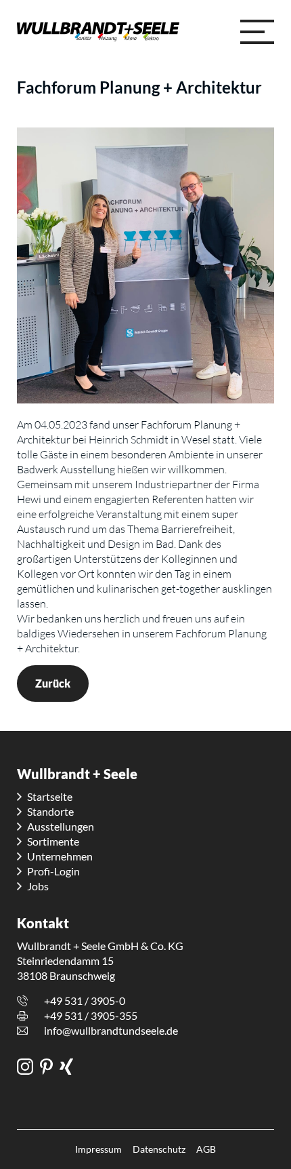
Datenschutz (159, 1149)
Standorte (50, 811)
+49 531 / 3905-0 (84, 1000)
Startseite (49, 796)
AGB (206, 1149)
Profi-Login (53, 871)
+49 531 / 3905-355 (90, 1015)
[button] (257, 32)
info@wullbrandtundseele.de (111, 1030)
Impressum (98, 1149)
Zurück (52, 683)
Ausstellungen (60, 826)
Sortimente (53, 841)
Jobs (38, 885)
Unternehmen (60, 856)
